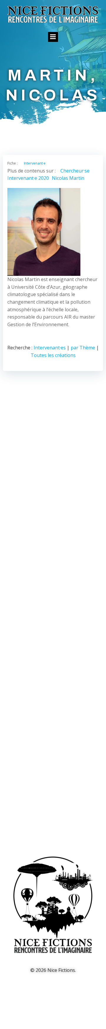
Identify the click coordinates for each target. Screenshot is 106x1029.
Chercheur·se (75, 170)
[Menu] (53, 37)
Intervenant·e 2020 (28, 178)
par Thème (83, 347)
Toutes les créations (53, 355)
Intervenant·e (35, 163)
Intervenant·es (50, 347)
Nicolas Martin (68, 178)
